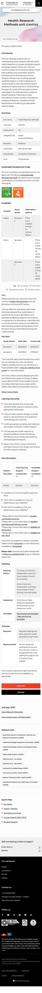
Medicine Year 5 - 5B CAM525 (12, 763)
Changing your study (12, 813)
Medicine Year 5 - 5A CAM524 (12, 759)
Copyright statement (9, 970)
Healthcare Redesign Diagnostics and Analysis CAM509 (21, 742)
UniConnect (18, 543)
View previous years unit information (16, 717)
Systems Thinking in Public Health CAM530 (17, 777)
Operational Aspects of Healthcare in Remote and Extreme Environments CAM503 (19, 736)
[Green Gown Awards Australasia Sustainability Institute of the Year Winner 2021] (33, 923)
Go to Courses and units (10, 39)
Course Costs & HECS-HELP (15, 818)
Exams (6, 809)
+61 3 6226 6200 (9, 893)
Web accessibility (18, 975)
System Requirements (19, 301)
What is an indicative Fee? (14, 554)
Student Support (11, 822)
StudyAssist (17, 546)
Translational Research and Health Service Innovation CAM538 (20, 783)
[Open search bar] (38, 3)
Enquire (21, 692)
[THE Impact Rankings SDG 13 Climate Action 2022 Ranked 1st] (10, 923)
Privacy (4, 975)
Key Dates (8, 804)
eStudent (21, 686)
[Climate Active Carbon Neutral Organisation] (24, 923)
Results (14, 809)
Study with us (7, 847)
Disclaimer (25, 970)
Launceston (6, 871)
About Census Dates (10, 392)
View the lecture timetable (27, 614)
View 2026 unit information (12, 712)
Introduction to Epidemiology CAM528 (15, 768)
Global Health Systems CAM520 (13, 754)
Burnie (4, 874)
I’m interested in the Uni (20, 10)
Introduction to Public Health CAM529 (15, 773)
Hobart (4, 867)
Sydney (4, 878)
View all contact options (11, 900)
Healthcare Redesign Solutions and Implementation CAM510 (20, 748)
